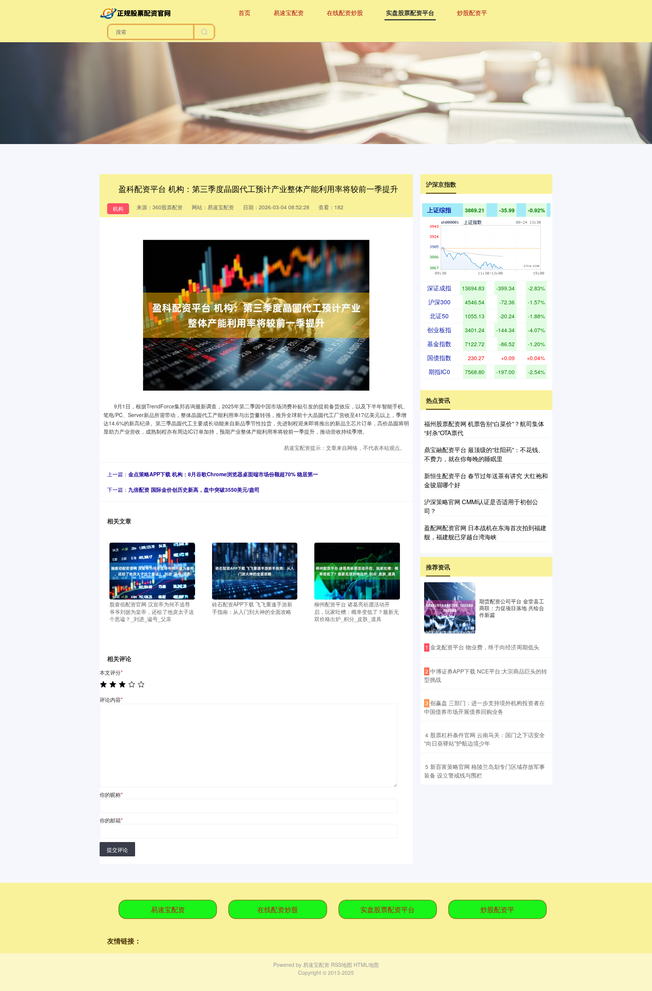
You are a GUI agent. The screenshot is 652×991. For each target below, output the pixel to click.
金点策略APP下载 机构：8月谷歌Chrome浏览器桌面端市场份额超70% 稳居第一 (223, 474)
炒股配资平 (472, 12)
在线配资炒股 (345, 12)
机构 (118, 208)
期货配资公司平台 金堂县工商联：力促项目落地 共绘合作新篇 (511, 607)
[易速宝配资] (137, 12)
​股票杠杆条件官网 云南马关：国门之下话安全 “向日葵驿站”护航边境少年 (484, 739)
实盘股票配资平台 (410, 12)
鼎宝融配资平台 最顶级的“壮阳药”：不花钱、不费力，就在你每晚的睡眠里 (484, 454)
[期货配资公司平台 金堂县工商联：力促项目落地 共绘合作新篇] (449, 608)
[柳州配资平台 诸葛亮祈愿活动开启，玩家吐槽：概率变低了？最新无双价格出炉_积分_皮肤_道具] (357, 570)
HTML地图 (366, 964)
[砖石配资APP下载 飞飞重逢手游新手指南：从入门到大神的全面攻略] (255, 570)
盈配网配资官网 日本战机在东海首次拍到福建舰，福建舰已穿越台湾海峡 (485, 532)
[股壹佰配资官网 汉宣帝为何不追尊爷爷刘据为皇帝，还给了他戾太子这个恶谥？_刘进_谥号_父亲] (152, 570)
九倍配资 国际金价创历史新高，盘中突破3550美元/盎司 (194, 489)
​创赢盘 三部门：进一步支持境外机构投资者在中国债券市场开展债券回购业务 (484, 707)
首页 (244, 12)
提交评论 (117, 849)
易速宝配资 (289, 12)
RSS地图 (341, 964)
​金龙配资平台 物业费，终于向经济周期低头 (484, 647)
